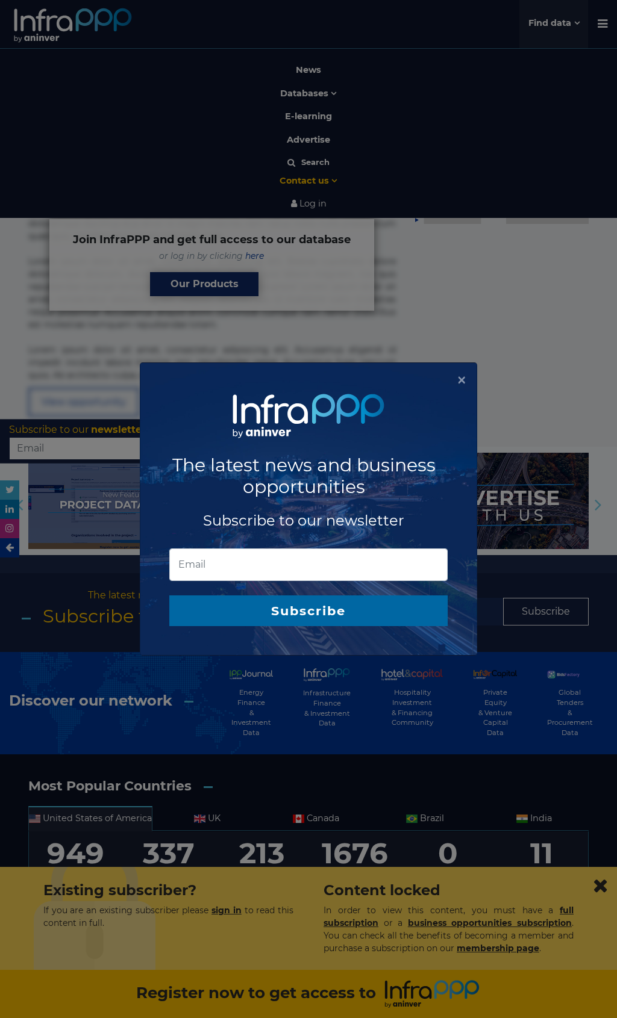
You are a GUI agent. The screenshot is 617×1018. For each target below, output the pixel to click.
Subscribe (308, 610)
